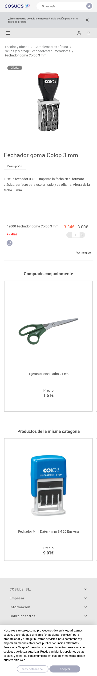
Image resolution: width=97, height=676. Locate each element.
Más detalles (30, 669)
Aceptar (65, 669)
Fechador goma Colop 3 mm (25, 55)
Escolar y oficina (17, 47)
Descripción (14, 166)
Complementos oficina (51, 47)
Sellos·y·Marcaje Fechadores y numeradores (37, 51)
